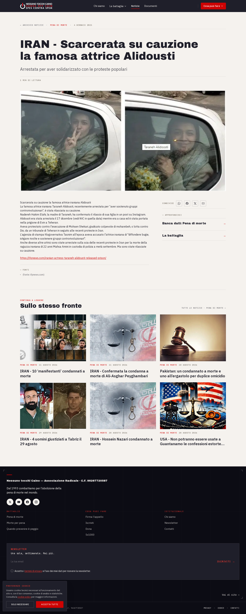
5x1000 (90, 534)
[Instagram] (36, 502)
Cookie (221, 608)
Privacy (207, 608)
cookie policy (24, 596)
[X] (10, 502)
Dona (89, 528)
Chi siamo (99, 6)
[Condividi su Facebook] (187, 203)
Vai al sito (230, 594)
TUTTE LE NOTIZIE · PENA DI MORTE (204, 308)
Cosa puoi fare (211, 6)
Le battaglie (116, 6)
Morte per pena (16, 522)
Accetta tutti (49, 604)
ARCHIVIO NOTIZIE (32, 25)
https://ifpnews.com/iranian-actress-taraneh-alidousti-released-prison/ (63, 258)
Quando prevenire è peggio (22, 528)
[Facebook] (27, 502)
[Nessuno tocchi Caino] (36, 6)
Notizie (135, 6)
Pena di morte (15, 516)
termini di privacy (33, 571)
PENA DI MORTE (58, 25)
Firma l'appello (94, 516)
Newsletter (171, 522)
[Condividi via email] (203, 203)
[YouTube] (18, 502)
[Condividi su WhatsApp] (179, 203)
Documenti (150, 6)
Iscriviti (90, 522)
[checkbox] (12, 571)
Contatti (169, 528)
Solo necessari (20, 604)
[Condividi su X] (195, 203)
